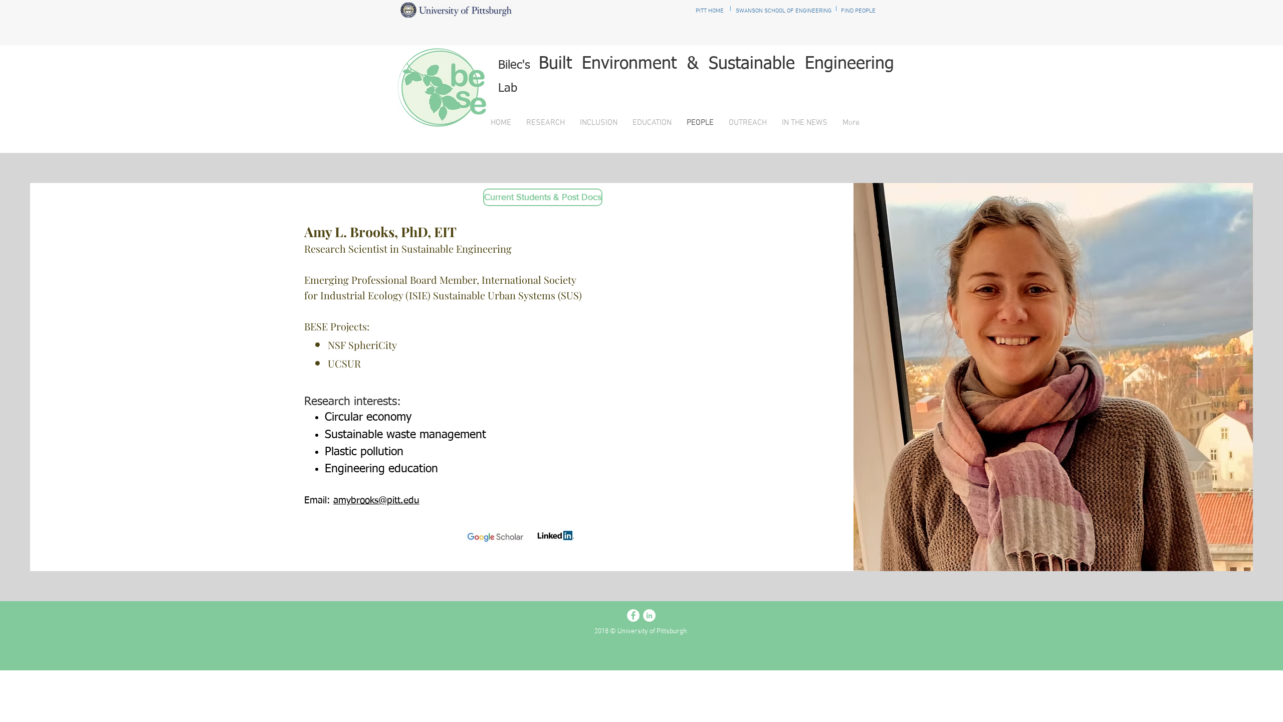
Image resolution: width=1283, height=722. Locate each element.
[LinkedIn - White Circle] (649, 615)
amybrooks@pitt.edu (376, 500)
